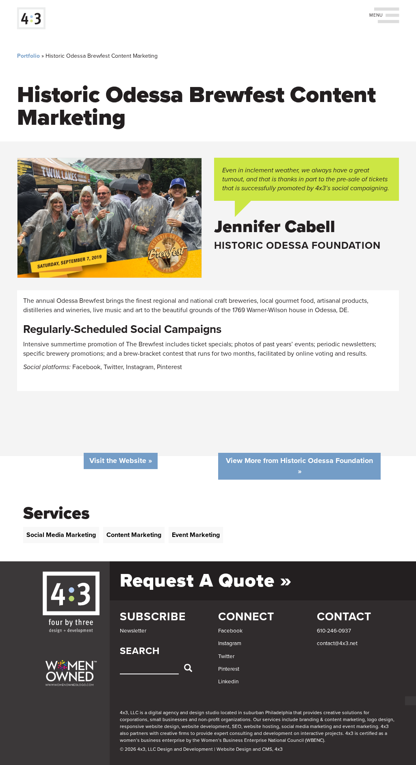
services (271, 719)
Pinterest (228, 669)
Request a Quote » (206, 580)
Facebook (230, 631)
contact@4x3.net (337, 643)
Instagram (229, 643)
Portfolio (28, 55)
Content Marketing (133, 535)
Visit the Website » (120, 460)
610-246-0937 (334, 631)
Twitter (226, 656)
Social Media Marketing (61, 535)
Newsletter (133, 631)
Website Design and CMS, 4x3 (250, 749)
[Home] (34, 18)
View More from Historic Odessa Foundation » (299, 466)
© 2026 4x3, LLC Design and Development (166, 749)
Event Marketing (196, 535)
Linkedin (228, 681)
